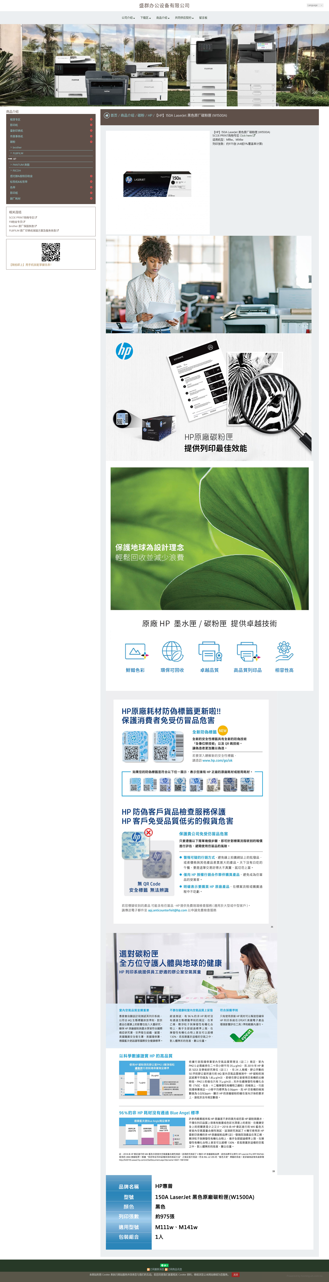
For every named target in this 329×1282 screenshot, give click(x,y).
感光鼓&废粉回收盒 (21, 176)
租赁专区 (15, 119)
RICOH (17, 170)
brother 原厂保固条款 (21, 226)
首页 (114, 115)
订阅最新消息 (157, 1269)
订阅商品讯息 (175, 1269)
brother (17, 147)
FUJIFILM (18, 153)
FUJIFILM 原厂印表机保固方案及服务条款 (32, 230)
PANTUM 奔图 (21, 164)
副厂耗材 (15, 198)
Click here (246, 135)
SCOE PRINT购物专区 (21, 217)
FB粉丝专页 (15, 221)
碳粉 (12, 141)
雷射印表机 (16, 130)
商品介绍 (128, 115)
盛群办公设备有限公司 (164, 5)
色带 (12, 187)
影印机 (14, 125)
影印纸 (14, 192)
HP (14, 159)
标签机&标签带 (18, 181)
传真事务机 (16, 136)
